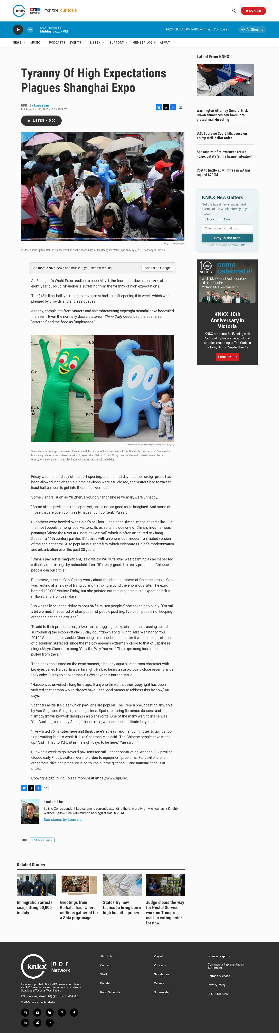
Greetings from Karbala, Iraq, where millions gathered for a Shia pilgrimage (79, 910)
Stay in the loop (227, 238)
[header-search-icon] (234, 11)
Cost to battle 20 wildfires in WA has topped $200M (223, 172)
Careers (159, 983)
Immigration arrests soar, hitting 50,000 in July (34, 907)
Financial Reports (219, 956)
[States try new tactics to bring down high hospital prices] (122, 885)
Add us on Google (158, 268)
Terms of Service (219, 976)
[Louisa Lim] (30, 811)
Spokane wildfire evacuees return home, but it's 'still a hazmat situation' (224, 154)
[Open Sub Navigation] (24, 42)
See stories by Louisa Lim (65, 819)
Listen (95, 42)
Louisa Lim (41, 105)
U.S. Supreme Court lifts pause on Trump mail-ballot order (222, 135)
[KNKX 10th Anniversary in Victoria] (227, 282)
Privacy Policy (238, 245)
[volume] (30, 29)
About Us (106, 956)
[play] (18, 29)
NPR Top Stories (42, 840)
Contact (105, 965)
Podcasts (57, 42)
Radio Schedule (110, 992)
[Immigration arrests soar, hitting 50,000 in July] (36, 885)
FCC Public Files (218, 994)
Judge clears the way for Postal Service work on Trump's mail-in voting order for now (165, 912)
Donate (255, 10)
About (165, 42)
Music (35, 42)
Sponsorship (162, 992)
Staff (103, 974)
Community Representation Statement (226, 966)
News (17, 42)
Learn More (227, 357)
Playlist (158, 956)
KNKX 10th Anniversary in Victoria (227, 320)
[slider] (36, 29)
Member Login (144, 42)
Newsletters (162, 974)
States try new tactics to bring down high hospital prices (122, 907)
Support (116, 42)
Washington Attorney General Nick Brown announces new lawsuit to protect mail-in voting (222, 115)
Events (75, 42)
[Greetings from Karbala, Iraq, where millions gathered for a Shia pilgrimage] (79, 885)
